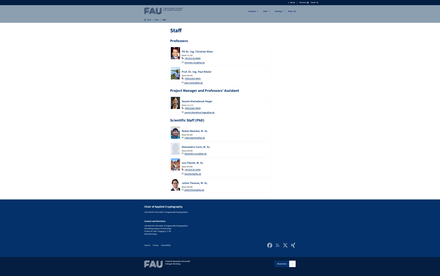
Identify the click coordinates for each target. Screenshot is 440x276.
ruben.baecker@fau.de (194, 137)
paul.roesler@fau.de (193, 82)
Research (252, 11)
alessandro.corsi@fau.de (195, 153)
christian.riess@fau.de (194, 62)
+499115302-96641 (192, 78)
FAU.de (292, 2)
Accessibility (165, 245)
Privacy (155, 245)
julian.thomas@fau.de (194, 190)
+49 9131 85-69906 (192, 58)
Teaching (278, 11)
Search (313, 2)
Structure (302, 2)
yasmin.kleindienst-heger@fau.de (199, 112)
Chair (265, 11)
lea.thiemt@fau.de (192, 173)
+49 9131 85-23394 (192, 169)
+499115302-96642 (192, 108)
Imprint (147, 245)
